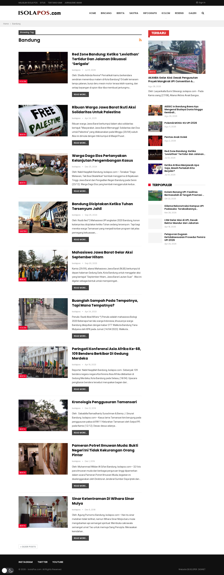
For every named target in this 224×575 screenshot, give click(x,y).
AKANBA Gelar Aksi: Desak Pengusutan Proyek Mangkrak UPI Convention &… (173, 79)
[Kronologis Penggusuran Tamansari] (43, 415)
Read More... (80, 94)
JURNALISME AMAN (73, 2)
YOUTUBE (57, 562)
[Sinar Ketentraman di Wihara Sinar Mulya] (43, 512)
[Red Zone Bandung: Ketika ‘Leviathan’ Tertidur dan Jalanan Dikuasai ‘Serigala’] (43, 67)
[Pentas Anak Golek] (155, 141)
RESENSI (179, 13)
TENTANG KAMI (55, 2)
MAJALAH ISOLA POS (28, 2)
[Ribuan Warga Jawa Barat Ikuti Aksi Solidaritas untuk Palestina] (43, 120)
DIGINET (201, 569)
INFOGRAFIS (150, 13)
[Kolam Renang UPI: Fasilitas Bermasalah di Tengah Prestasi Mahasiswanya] (155, 196)
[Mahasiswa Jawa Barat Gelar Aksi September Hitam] (43, 265)
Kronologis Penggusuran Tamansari (104, 402)
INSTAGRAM (26, 562)
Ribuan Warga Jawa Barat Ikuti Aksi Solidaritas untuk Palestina (104, 109)
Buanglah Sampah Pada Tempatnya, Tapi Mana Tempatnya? (105, 303)
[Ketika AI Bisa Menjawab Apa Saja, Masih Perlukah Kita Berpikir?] (155, 169)
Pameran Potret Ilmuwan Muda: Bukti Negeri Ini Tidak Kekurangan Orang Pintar (105, 450)
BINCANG (106, 13)
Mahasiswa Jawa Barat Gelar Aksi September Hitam (102, 254)
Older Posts (28, 546)
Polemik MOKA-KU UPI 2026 (180, 123)
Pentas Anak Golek (175, 137)
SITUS (42, 2)
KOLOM (166, 13)
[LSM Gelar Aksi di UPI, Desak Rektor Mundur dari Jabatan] (155, 224)
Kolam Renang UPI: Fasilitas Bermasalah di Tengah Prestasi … (184, 193)
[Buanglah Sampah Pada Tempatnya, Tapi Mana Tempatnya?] (43, 314)
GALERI (192, 13)
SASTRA (133, 13)
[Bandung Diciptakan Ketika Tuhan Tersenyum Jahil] (43, 217)
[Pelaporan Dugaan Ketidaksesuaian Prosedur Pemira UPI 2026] (155, 238)
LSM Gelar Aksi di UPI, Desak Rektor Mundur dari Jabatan (181, 221)
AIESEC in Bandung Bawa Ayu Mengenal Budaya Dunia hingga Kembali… (183, 109)
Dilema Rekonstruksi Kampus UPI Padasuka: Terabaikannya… (184, 207)
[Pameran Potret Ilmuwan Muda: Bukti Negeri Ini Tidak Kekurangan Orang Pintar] (43, 459)
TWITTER (43, 562)
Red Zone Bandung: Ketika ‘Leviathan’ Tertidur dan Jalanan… (184, 152)
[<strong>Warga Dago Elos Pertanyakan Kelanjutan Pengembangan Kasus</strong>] (43, 169)
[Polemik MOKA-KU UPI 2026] (155, 126)
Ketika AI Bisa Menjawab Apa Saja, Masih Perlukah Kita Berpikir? (181, 168)
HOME (92, 13)
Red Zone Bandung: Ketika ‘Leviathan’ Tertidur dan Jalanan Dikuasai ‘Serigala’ (105, 59)
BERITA (120, 13)
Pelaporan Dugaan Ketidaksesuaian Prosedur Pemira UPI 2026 (184, 237)
